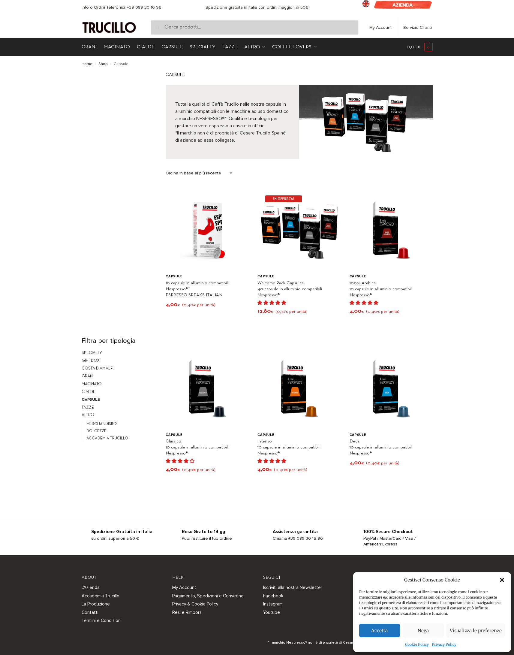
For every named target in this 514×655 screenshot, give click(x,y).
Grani (88, 376)
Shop (103, 64)
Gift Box (91, 361)
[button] (502, 580)
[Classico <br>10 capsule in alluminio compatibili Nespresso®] (207, 387)
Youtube (271, 612)
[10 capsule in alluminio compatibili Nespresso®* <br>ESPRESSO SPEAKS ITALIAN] (207, 229)
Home (87, 64)
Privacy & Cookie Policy (195, 604)
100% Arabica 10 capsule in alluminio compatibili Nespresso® (381, 289)
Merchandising (102, 424)
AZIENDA (402, 5)
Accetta (379, 630)
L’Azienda (91, 587)
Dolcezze (96, 431)
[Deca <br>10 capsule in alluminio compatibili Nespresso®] (391, 387)
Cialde (88, 392)
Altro (88, 415)
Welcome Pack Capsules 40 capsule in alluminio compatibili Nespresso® (289, 289)
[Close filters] (143, 76)
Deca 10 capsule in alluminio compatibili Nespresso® (381, 447)
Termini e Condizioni (102, 620)
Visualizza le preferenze (476, 630)
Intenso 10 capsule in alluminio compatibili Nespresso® (288, 447)
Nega (423, 630)
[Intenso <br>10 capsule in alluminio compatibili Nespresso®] (298, 387)
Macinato (92, 384)
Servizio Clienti (417, 27)
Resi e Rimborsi (187, 612)
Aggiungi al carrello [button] (207, 318)
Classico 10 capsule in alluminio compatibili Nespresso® (197, 447)
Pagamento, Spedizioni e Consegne (208, 596)
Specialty (92, 353)
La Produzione (96, 604)
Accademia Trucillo (107, 438)
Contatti (90, 612)
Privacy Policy (444, 644)
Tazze (88, 407)
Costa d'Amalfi (97, 368)
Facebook (273, 596)
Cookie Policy (417, 644)
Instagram (273, 604)
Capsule (174, 276)
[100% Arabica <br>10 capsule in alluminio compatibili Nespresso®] (391, 229)
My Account (380, 27)
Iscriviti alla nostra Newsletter (292, 587)
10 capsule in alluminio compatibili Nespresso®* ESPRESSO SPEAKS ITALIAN (197, 289)
